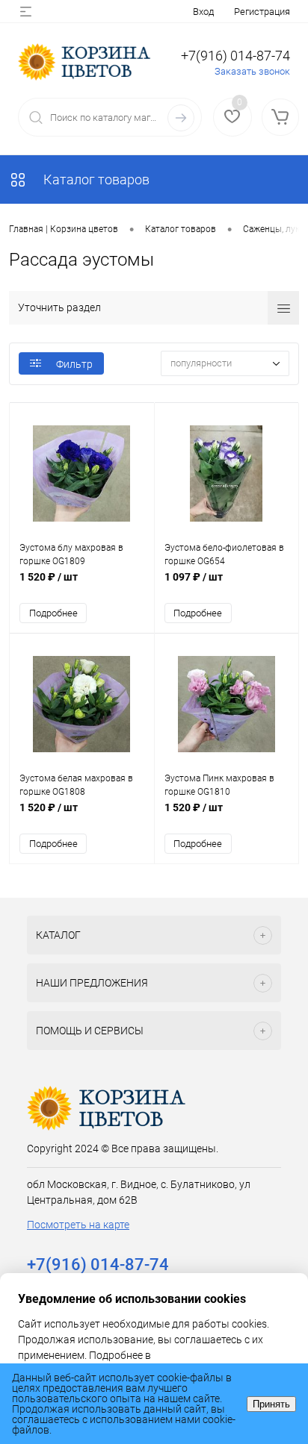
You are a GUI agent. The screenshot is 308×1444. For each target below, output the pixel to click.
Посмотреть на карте (78, 1225)
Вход (203, 11)
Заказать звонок (252, 71)
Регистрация (262, 11)
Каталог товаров (95, 179)
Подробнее (53, 613)
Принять (271, 1404)
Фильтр (74, 364)
